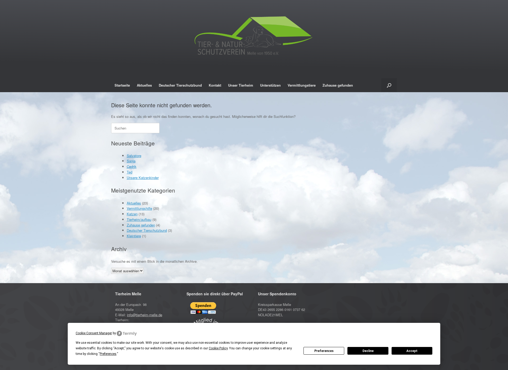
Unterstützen (270, 85)
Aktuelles (144, 85)
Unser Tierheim (240, 85)
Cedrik (132, 166)
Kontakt (215, 85)
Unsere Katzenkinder (143, 177)
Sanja (131, 160)
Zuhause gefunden (338, 85)
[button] (389, 85)
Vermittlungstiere (302, 85)
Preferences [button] (108, 354)
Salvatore (134, 155)
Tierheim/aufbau (139, 219)
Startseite (122, 85)
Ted (129, 172)
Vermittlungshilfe (139, 208)
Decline (368, 351)
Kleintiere (134, 235)
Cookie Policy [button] (218, 348)
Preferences (324, 351)
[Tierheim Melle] (254, 37)
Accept (412, 351)
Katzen (132, 213)
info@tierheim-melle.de (144, 314)
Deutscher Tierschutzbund (180, 85)
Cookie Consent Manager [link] (94, 333)
